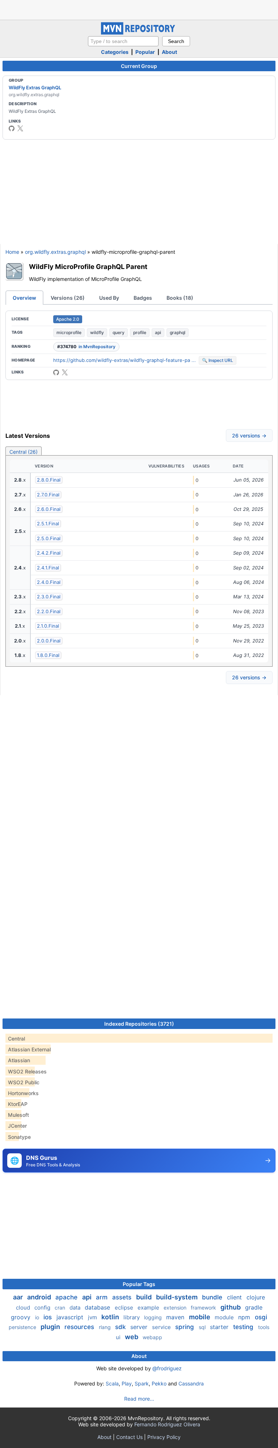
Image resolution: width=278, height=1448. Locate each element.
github (231, 1307)
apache (67, 1297)
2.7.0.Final (48, 494)
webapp (152, 1337)
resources (80, 1326)
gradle (253, 1307)
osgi (261, 1317)
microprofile (68, 332)
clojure (256, 1297)
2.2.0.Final (48, 611)
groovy (21, 1317)
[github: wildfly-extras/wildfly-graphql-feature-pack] (56, 372)
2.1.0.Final (48, 626)
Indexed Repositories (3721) (139, 1024)
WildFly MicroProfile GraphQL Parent (88, 266)
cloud (23, 1307)
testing (244, 1326)
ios (48, 1317)
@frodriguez (167, 1368)
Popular (145, 52)
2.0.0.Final (48, 641)
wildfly (97, 332)
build (144, 1297)
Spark (142, 1383)
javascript (70, 1317)
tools (263, 1327)
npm (245, 1317)
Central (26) (23, 452)
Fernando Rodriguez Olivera (167, 1424)
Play (127, 1383)
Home (12, 252)
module (225, 1317)
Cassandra (191, 1383)
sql (203, 1327)
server (139, 1326)
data (76, 1307)
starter (220, 1326)
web (132, 1337)
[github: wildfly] (11, 128)
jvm (93, 1317)
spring (185, 1326)
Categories (115, 52)
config (43, 1307)
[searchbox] (123, 41)
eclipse (125, 1307)
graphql (177, 332)
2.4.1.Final (48, 568)
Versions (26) (68, 298)
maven (176, 1317)
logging (153, 1317)
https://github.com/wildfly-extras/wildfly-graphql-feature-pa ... (124, 360)
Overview (24, 298)
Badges (143, 298)
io (38, 1317)
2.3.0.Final (48, 596)
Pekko (159, 1383)
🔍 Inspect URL (217, 360)
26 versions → (249, 435)
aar (18, 1297)
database (98, 1307)
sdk (121, 1326)
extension (176, 1307)
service (162, 1327)
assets (122, 1297)
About (169, 52)
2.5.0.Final (48, 538)
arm (102, 1297)
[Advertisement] (139, 9)
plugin (51, 1326)
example (149, 1307)
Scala (112, 1383)
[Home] (139, 33)
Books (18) (180, 298)
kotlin (111, 1317)
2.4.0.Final (48, 582)
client (235, 1297)
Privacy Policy (164, 1437)
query (119, 332)
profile (139, 332)
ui (119, 1337)
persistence (23, 1327)
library (132, 1317)
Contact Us (129, 1437)
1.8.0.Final (48, 655)
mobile (200, 1317)
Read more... (139, 1399)
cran (61, 1307)
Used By (109, 298)
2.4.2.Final (48, 553)
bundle (213, 1297)
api (158, 332)
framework (204, 1307)
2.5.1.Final (48, 523)
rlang (105, 1327)
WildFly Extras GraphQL (35, 87)
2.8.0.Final (48, 480)
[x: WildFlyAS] (20, 128)
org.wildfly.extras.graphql (55, 252)
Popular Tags (139, 1284)
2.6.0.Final (48, 509)
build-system (177, 1297)
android (39, 1297)
